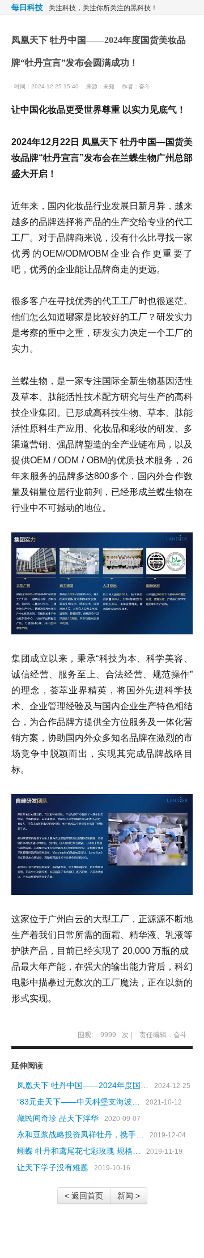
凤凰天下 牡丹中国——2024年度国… (82, 1085)
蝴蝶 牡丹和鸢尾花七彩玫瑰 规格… (79, 1150)
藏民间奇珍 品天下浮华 (58, 1118)
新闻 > (128, 1195)
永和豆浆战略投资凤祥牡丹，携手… (80, 1134)
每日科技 (27, 7)
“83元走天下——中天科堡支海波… (78, 1101)
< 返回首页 (84, 1195)
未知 (108, 86)
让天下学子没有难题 (52, 1167)
